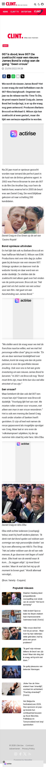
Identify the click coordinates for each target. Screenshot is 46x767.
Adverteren (14, 748)
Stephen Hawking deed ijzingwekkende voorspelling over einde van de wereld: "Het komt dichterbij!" (33, 599)
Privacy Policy (28, 748)
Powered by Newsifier (23, 760)
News (5, 12)
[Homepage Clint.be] (17, 4)
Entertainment (28, 12)
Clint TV (14, 12)
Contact (30, 745)
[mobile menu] (3, 4)
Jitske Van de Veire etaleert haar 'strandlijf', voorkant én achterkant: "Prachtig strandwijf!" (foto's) (33, 689)
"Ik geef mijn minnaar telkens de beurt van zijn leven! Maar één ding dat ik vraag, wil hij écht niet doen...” (33, 654)
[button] (35, 4)
